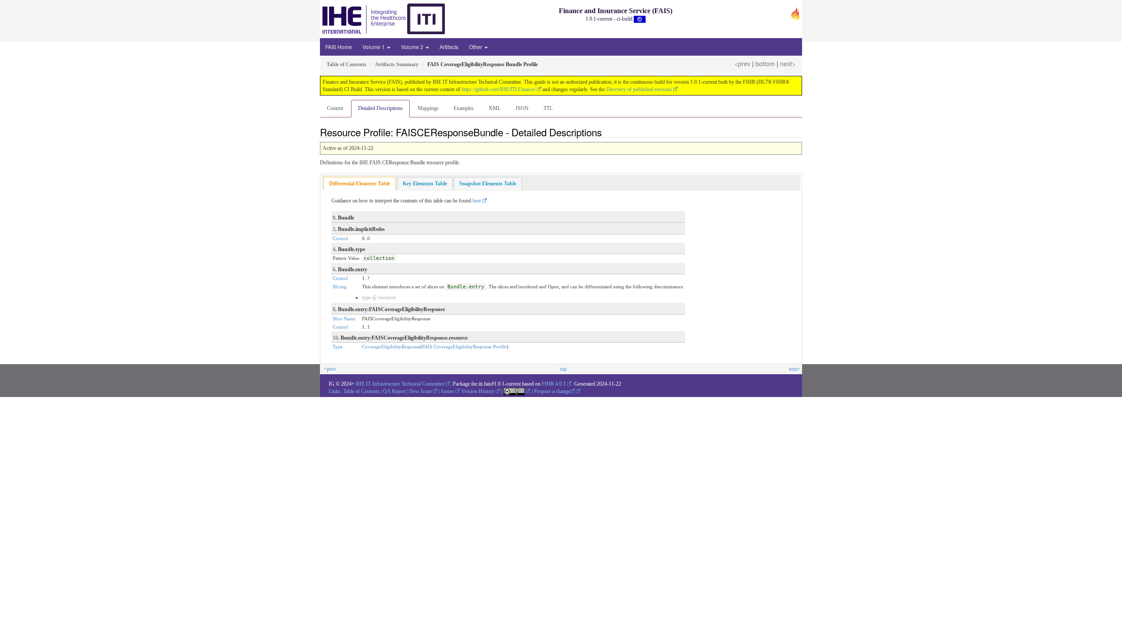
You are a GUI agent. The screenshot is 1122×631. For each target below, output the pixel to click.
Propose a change (552, 391)
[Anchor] (606, 132)
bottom (765, 63)
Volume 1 (374, 46)
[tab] (359, 184)
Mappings (428, 108)
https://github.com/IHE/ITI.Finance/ (499, 89)
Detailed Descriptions (380, 108)
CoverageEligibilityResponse (391, 346)
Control (340, 238)
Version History (477, 391)
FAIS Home (338, 46)
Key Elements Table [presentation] (425, 184)
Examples (464, 108)
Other (476, 46)
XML (495, 108)
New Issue (420, 391)
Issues (447, 391)
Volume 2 (413, 46)
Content (335, 108)
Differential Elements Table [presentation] (359, 184)
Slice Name (344, 318)
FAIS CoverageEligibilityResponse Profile (464, 346)
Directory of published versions (639, 89)
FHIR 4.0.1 (554, 384)
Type (338, 346)
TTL (548, 108)
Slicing (340, 286)
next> (787, 63)
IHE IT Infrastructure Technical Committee (400, 384)
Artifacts (449, 46)
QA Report (394, 391)
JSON (522, 108)
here (476, 201)
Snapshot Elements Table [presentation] (487, 184)
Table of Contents (361, 391)
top (563, 369)
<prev (742, 63)
